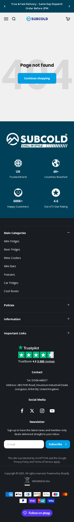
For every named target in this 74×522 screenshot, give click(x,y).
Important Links (15, 333)
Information (12, 319)
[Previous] (4, 6)
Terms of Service (43, 461)
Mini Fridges (11, 241)
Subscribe (55, 444)
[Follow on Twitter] (32, 410)
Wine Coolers (12, 258)
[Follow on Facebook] (22, 410)
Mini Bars (10, 266)
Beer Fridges (12, 249)
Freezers (9, 274)
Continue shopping (37, 78)
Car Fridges (11, 283)
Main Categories (15, 233)
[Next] (69, 6)
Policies (9, 305)
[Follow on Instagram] (42, 410)
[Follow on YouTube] (52, 410)
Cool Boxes (11, 291)
